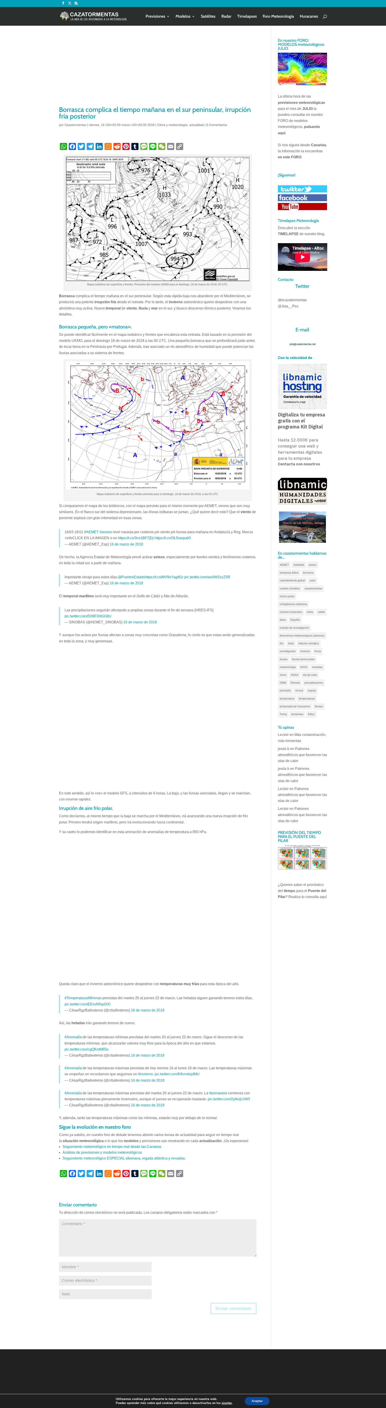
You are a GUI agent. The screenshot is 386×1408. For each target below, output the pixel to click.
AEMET (284, 564)
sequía (312, 690)
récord (299, 690)
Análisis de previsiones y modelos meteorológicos (102, 1152)
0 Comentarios (216, 125)
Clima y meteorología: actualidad (180, 125)
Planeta (295, 682)
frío (281, 643)
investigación (288, 651)
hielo (291, 643)
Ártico (311, 714)
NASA (304, 667)
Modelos (183, 17)
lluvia (318, 651)
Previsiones (155, 17)
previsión (285, 690)
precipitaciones (313, 682)
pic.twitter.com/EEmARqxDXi (88, 1004)
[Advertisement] (157, 71)
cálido (321, 612)
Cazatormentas (75, 125)
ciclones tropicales (291, 612)
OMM (283, 682)
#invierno (145, 1074)
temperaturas (307, 698)
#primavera (218, 1093)
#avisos (106, 532)
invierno (305, 651)
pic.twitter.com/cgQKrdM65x (87, 1049)
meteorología (288, 667)
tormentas (297, 714)
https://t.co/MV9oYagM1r (164, 577)
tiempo (319, 706)
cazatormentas (313, 588)
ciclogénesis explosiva (293, 604)
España (295, 619)
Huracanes (309, 17)
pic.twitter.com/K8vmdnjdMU (177, 1074)
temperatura (287, 698)
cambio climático (290, 588)
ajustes (227, 1403)
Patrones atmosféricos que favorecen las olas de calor (302, 755)
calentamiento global (292, 580)
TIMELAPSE (288, 234)
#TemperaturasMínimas (83, 998)
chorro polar (287, 596)
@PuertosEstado (131, 577)
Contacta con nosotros (299, 464)
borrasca (308, 572)
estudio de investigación (294, 627)
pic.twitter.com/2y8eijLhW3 (229, 1099)
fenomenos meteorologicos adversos (302, 635)
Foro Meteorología (278, 17)
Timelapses (247, 17)
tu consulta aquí (314, 897)
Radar (226, 17)
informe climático (308, 643)
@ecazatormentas (292, 300)
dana (283, 619)
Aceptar (257, 1401)
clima (310, 612)
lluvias (283, 659)
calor (313, 580)
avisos (313, 564)
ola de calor (310, 675)
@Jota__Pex (288, 306)
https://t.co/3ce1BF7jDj (136, 538)
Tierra (283, 714)
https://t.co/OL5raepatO (173, 538)
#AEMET (91, 532)
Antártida (298, 564)
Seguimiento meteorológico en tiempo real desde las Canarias (112, 1147)
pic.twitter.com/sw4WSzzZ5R (207, 577)
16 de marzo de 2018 (126, 544)
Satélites (208, 17)
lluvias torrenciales (303, 659)
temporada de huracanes (295, 706)
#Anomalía (73, 1037)
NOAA (294, 675)
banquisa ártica (289, 572)
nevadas (317, 667)
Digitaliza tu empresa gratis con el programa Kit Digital (301, 421)
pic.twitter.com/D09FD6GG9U (88, 616)
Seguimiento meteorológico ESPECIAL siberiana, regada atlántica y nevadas (124, 1158)
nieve (283, 675)
